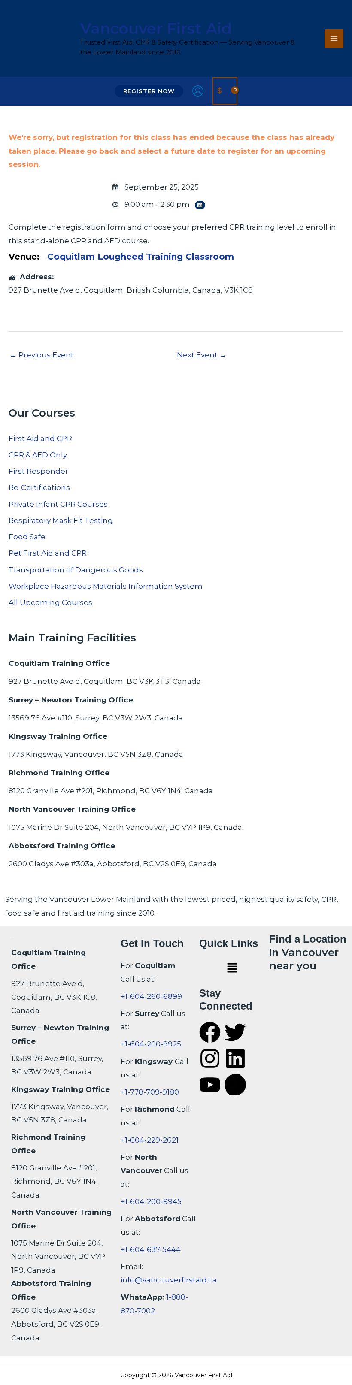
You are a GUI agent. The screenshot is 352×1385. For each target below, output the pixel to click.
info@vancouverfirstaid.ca (169, 1280)
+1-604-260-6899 (151, 996)
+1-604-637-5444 (151, 1249)
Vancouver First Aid (156, 28)
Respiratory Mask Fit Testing (61, 520)
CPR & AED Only (38, 455)
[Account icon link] (198, 91)
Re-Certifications (39, 487)
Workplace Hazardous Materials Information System (106, 586)
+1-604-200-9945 (151, 1201)
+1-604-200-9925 (151, 1044)
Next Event (202, 355)
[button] (149, 91)
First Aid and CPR (40, 438)
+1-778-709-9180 (150, 1092)
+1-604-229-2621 (150, 1140)
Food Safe (27, 536)
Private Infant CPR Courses (58, 504)
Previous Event (41, 355)
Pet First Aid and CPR (48, 553)
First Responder (38, 471)
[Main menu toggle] (334, 38)
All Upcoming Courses (50, 602)
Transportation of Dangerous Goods (76, 569)
